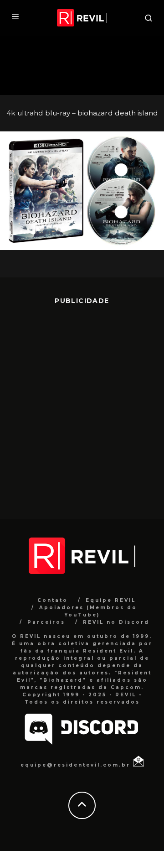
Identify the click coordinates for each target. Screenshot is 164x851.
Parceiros (46, 622)
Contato (52, 600)
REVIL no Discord (116, 622)
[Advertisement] (82, 405)
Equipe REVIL (111, 600)
